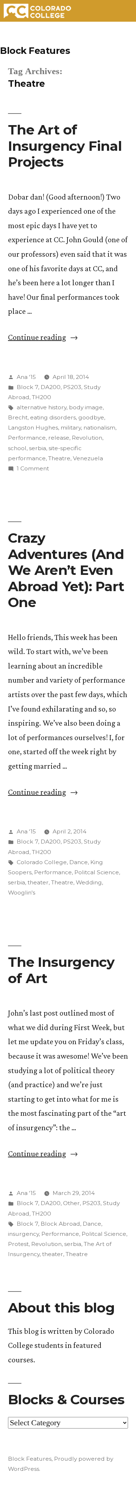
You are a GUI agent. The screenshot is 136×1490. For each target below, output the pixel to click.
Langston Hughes (33, 427)
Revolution (87, 437)
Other (71, 1203)
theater (38, 882)
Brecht (18, 417)
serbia (37, 448)
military (71, 427)
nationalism (99, 427)
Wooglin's (21, 892)
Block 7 (27, 387)
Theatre (59, 458)
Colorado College (42, 862)
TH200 (41, 397)
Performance (27, 437)
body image (86, 407)
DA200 (51, 387)
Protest (18, 1244)
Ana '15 (26, 376)
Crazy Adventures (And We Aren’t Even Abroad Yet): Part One (66, 570)
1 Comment (33, 468)
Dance (78, 862)
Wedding (89, 882)
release (58, 437)
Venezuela (88, 458)
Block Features (35, 50)
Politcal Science (96, 872)
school (17, 448)
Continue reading (43, 337)
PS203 (72, 387)
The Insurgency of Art (61, 970)
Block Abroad (60, 1223)
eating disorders (53, 417)
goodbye (91, 417)
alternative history (41, 407)
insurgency (23, 1233)
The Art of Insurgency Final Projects (65, 145)
